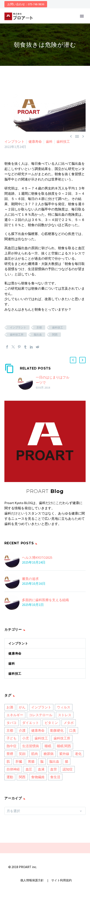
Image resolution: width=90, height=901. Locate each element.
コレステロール (40, 715)
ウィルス (63, 707)
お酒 (9, 707)
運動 (9, 777)
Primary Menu (82, 16)
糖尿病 (49, 754)
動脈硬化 (57, 730)
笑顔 (22, 754)
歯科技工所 (16, 334)
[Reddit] (37, 347)
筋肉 (34, 754)
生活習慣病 (30, 746)
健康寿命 (35, 141)
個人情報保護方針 (32, 880)
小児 (25, 738)
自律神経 (13, 769)
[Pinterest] (19, 347)
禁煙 (9, 754)
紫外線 (64, 754)
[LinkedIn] (31, 347)
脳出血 (38, 334)
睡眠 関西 (64, 746)
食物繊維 (38, 777)
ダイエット (30, 723)
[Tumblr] (25, 347)
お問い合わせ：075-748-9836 (25, 4)
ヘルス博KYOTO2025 (37, 557)
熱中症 (11, 746)
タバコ (11, 723)
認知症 (68, 769)
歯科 (49, 141)
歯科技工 (63, 141)
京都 (39, 327)
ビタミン (51, 723)
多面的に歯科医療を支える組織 (45, 600)
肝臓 (18, 761)
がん (22, 707)
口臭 (72, 730)
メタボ (69, 723)
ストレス (64, 715)
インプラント (14, 141)
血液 (41, 769)
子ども (11, 738)
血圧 (29, 769)
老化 (78, 754)
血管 (53, 769)
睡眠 (48, 746)
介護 (22, 730)
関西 (55, 334)
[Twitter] (13, 347)
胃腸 (31, 761)
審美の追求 (30, 579)
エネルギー (14, 715)
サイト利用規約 (61, 880)
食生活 (55, 777)
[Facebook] (7, 347)
